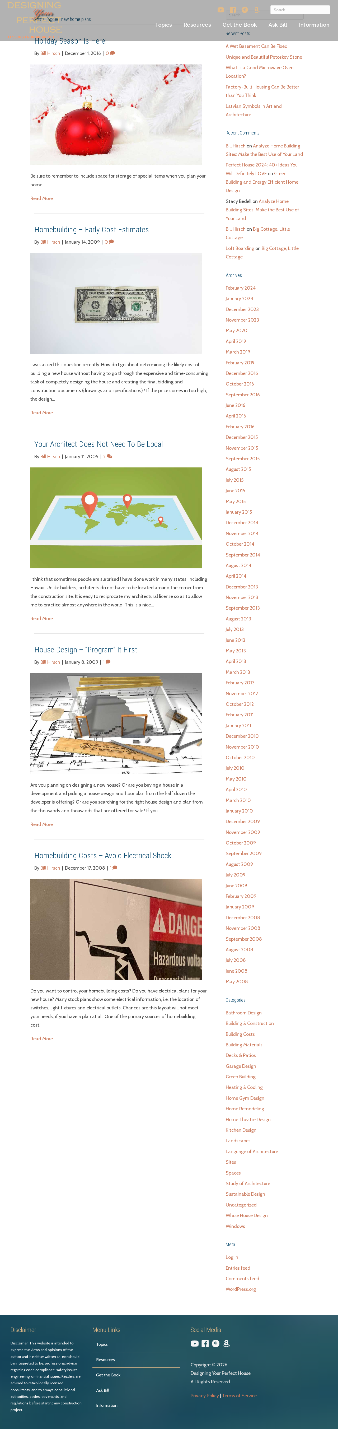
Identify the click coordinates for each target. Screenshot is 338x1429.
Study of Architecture (248, 1183)
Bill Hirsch (236, 146)
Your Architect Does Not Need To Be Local (98, 444)
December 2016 (242, 373)
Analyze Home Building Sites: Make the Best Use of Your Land (262, 209)
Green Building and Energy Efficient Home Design (262, 182)
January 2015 (239, 512)
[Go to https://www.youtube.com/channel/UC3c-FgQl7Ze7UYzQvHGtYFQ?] (221, 11)
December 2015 (242, 437)
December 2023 (242, 309)
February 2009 (241, 896)
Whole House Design (247, 1215)
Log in (232, 1257)
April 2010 (236, 789)
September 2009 (244, 853)
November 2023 (242, 320)
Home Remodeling (245, 1109)
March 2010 (238, 800)
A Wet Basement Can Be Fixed (257, 46)
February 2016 (240, 427)
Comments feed (242, 1279)
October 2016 (240, 384)
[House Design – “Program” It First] (116, 723)
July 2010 (235, 768)
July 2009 (236, 875)
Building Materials (244, 1045)
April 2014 (236, 576)
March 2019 (238, 352)
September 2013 (243, 608)
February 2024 (241, 288)
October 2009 (241, 843)
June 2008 (236, 971)
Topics (102, 1344)
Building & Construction (250, 1023)
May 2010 (236, 779)
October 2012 (240, 704)
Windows (235, 1226)
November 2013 (242, 597)
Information (107, 1405)
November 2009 (243, 832)
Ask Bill (102, 1390)
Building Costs (240, 1034)
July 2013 (235, 629)
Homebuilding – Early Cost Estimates (91, 229)
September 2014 (243, 555)
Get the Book (108, 1374)
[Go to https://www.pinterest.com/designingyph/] (244, 11)
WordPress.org (241, 1289)
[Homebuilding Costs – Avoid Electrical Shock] (116, 929)
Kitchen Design (241, 1130)
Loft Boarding (240, 248)
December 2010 (242, 736)
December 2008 (243, 918)
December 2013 (242, 587)
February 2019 (240, 363)
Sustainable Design (245, 1194)
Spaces (233, 1173)
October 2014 (240, 544)
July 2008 (236, 960)
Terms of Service (239, 1396)
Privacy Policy (205, 1396)
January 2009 (240, 907)
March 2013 (238, 672)
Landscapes (238, 1141)
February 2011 (239, 715)
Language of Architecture (252, 1151)
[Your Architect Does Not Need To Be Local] (116, 517)
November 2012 (242, 694)
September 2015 (243, 459)
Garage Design (241, 1066)
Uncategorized (241, 1205)
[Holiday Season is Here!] (116, 114)
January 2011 (238, 726)
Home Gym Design (245, 1098)
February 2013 (240, 683)
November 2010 (242, 747)
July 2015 (234, 480)
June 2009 (236, 886)
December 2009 (243, 821)
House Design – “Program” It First (85, 649)
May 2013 (236, 651)
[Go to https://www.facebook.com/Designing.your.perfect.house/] (232, 11)
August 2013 (238, 619)
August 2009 (239, 864)
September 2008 (244, 939)
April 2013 (236, 661)
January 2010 (239, 811)
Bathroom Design (244, 1013)
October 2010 (240, 757)
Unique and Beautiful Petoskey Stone (264, 57)
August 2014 (238, 565)
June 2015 (235, 491)
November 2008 (243, 928)
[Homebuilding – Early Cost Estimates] (116, 303)
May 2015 (236, 501)
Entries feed (238, 1268)
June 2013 (235, 640)
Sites (231, 1162)
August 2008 (239, 950)
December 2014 (242, 523)
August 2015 (238, 469)
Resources (105, 1359)
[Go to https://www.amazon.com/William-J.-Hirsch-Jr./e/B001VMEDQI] (256, 11)
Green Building (241, 1077)
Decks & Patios (241, 1055)
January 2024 (239, 298)
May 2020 (236, 330)
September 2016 (243, 395)
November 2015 (242, 448)
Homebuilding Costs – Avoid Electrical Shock (102, 855)
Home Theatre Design (248, 1119)
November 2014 (242, 533)
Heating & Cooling (244, 1087)
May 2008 (237, 982)
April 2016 (236, 416)
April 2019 (236, 341)
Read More (41, 198)
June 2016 (235, 405)
